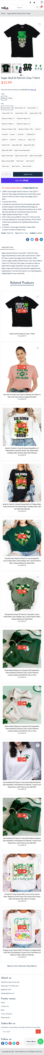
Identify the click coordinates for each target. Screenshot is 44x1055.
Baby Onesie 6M (7, 155)
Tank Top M (30, 161)
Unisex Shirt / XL (7, 113)
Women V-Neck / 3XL (26, 129)
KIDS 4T (13, 140)
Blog (2, 1010)
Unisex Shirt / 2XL (21, 113)
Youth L (12, 134)
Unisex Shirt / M (20, 108)
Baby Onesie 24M (8, 161)
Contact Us (5, 1006)
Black (10, 98)
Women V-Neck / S (8, 118)
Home (3, 13)
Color (3, 94)
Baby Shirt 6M (17, 145)
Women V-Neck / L (8, 124)
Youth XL (21, 134)
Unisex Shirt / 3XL (36, 113)
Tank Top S (20, 161)
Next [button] (41, 68)
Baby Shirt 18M (7, 150)
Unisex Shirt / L (33, 108)
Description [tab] (7, 247)
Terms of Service (6, 1014)
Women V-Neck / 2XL (9, 129)
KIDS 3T (5, 140)
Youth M (5, 134)
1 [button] (21, 75)
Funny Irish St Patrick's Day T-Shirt (22, 334)
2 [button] (23, 75)
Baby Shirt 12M (29, 145)
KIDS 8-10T (6, 145)
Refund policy (5, 1017)
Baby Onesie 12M (21, 155)
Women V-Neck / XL (23, 124)
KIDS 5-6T (22, 140)
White (4, 98)
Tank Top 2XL (26, 166)
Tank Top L (5, 166)
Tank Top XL (16, 166)
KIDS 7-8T (31, 140)
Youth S (37, 129)
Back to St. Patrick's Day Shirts (22, 966)
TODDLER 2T (30, 134)
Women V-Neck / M (23, 118)
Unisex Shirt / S (7, 108)
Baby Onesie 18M (36, 155)
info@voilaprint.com (30, 188)
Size (2, 103)
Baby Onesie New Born (22, 150)
